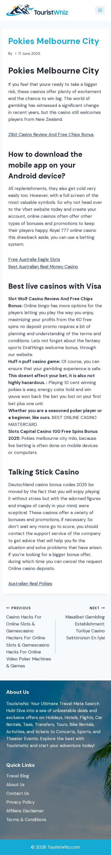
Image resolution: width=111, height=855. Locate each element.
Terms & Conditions (26, 819)
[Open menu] (100, 10)
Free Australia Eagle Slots (34, 259)
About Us (15, 784)
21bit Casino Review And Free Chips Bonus (51, 134)
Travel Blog (17, 776)
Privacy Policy (20, 802)
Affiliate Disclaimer (25, 811)
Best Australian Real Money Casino (43, 266)
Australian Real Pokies (30, 583)
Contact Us (17, 793)
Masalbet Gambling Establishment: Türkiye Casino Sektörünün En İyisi (85, 623)
